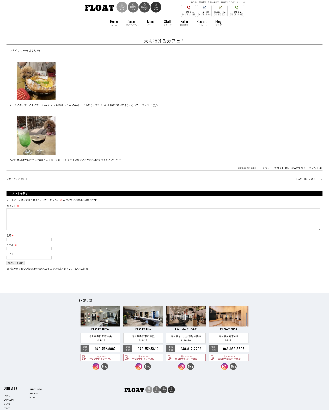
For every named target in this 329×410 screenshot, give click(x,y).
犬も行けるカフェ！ (164, 40)
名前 (10, 235)
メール (12, 244)
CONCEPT (9, 400)
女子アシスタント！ (19, 178)
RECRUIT (34, 393)
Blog (218, 22)
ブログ (278, 168)
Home (114, 22)
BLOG (32, 397)
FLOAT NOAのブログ (293, 168)
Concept (132, 22)
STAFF (7, 408)
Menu (151, 22)
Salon (184, 22)
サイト (10, 254)
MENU (7, 404)
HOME (7, 396)
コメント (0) (315, 168)
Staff (167, 22)
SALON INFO (35, 389)
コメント (13, 206)
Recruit (202, 22)
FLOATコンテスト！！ (308, 178)
